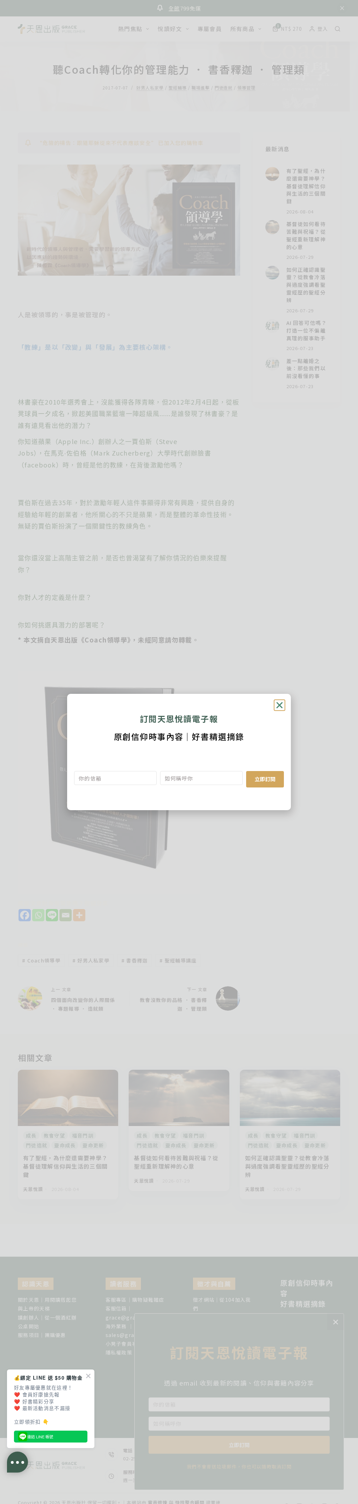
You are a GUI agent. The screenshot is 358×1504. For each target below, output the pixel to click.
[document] (179, 752)
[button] (279, 705)
